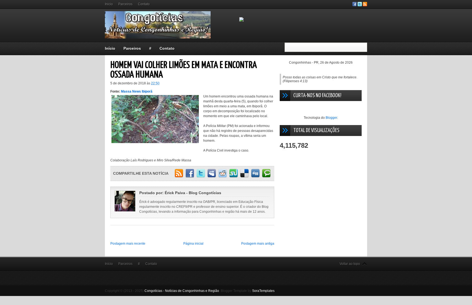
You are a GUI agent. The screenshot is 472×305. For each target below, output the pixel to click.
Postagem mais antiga (257, 243)
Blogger (331, 118)
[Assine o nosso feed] (365, 5)
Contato (144, 4)
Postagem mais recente (127, 243)
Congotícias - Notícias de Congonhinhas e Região (181, 291)
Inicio (109, 4)
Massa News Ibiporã (136, 91)
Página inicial (193, 243)
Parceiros (125, 4)
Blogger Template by (248, 291)
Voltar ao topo (350, 264)
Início (110, 48)
